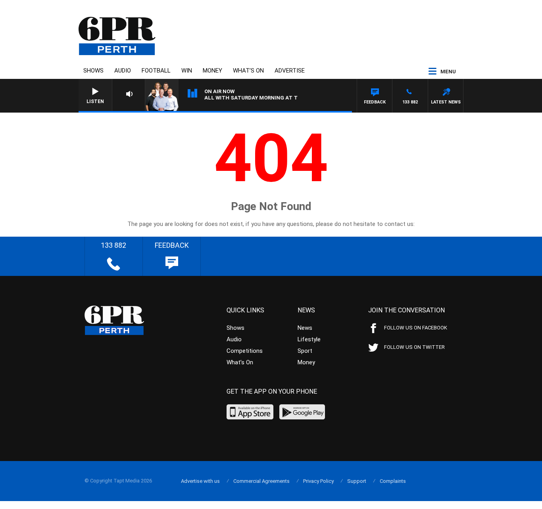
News (305, 327)
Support (356, 481)
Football (156, 70)
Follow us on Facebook (415, 328)
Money (212, 70)
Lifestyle (309, 339)
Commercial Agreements (261, 481)
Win (186, 70)
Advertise (290, 70)
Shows (93, 70)
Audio (122, 70)
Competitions (245, 350)
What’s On (248, 70)
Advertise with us (200, 481)
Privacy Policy (318, 481)
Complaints (393, 481)
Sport (305, 350)
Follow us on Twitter (414, 347)
